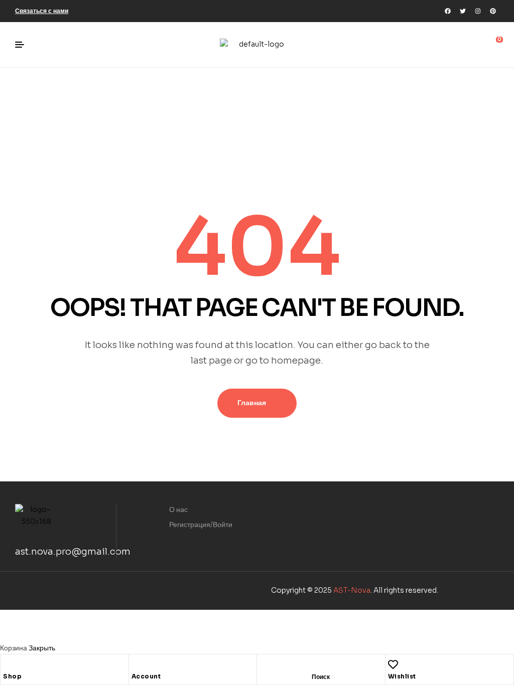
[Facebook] (448, 11)
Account (146, 676)
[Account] (137, 664)
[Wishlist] (393, 664)
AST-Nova (351, 590)
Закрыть (42, 647)
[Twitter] (463, 11)
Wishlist (402, 676)
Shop (12, 676)
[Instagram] (478, 11)
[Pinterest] (493, 11)
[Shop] (8, 664)
